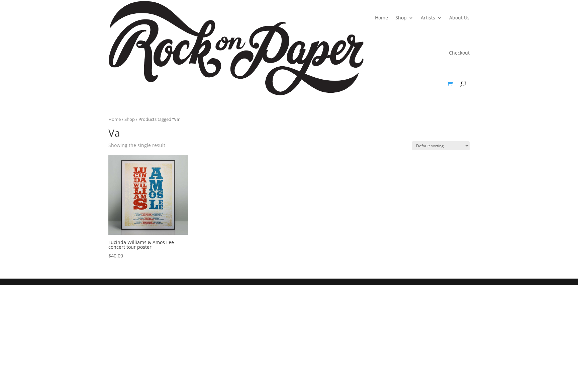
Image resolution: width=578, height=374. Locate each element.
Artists (428, 17)
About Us (459, 17)
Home (381, 17)
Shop (401, 17)
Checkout (459, 53)
